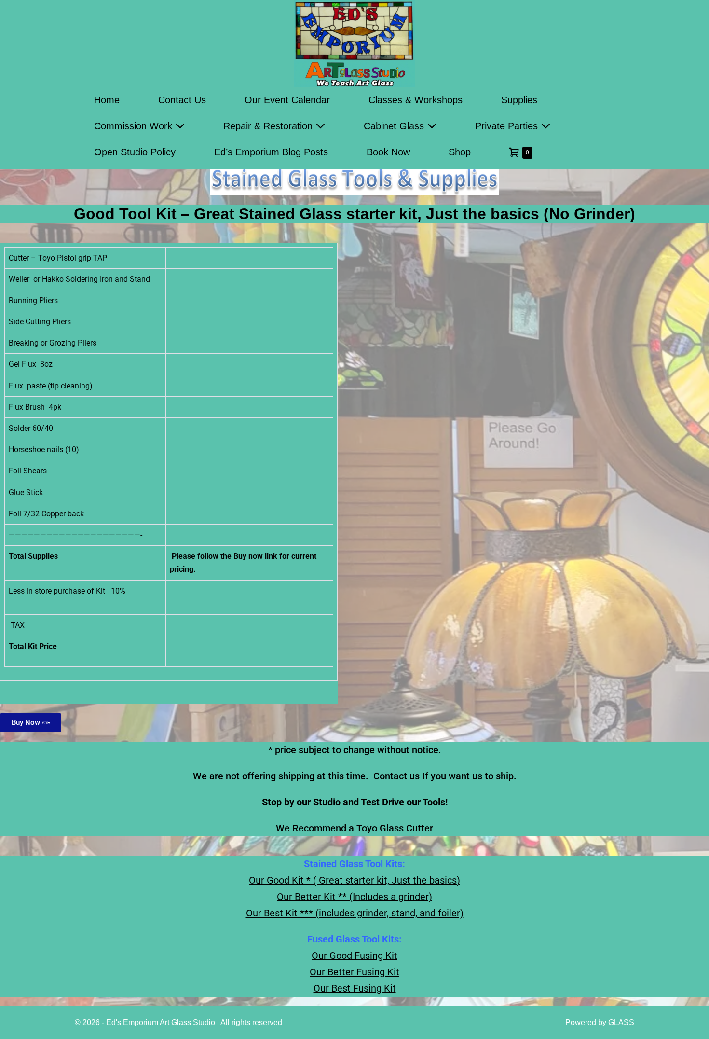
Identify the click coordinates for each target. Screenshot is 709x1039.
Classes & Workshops (415, 100)
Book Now (388, 152)
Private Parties (508, 126)
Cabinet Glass (395, 126)
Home (107, 100)
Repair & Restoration (269, 126)
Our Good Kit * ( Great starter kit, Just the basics (353, 880)
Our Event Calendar (287, 100)
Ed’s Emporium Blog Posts (271, 152)
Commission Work (134, 126)
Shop (460, 152)
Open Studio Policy (135, 152)
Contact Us (182, 100)
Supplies (519, 100)
